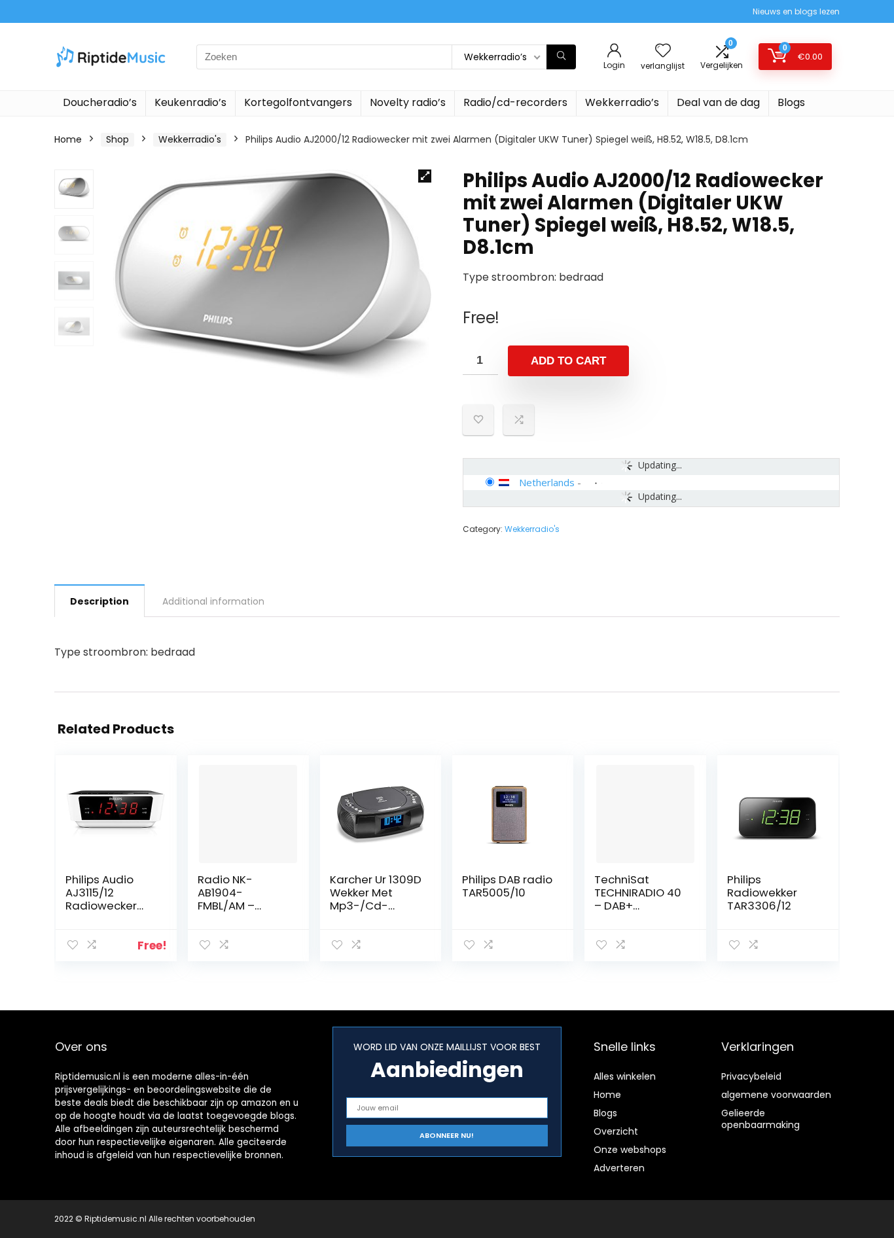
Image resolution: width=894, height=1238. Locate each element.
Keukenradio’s (190, 102)
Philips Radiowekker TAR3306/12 (762, 892)
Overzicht (616, 1131)
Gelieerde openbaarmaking (760, 1118)
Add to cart (568, 361)
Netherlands (547, 482)
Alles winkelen (625, 1076)
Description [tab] (99, 601)
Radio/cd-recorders (515, 102)
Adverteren (619, 1168)
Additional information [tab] (213, 601)
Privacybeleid (751, 1076)
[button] (424, 176)
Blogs (791, 102)
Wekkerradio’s (622, 102)
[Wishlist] (663, 51)
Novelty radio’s (408, 102)
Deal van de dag (718, 102)
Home (68, 139)
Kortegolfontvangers (298, 102)
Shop (117, 139)
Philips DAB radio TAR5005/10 (507, 886)
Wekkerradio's (189, 139)
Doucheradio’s (100, 102)
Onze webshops (630, 1149)
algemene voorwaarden (776, 1094)
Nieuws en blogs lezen (796, 11)
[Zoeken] (561, 56)
